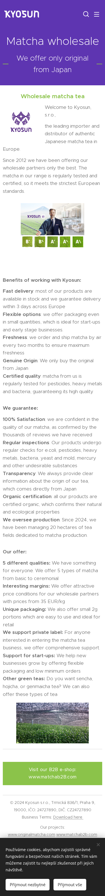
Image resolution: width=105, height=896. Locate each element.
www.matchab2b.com (76, 834)
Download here (68, 817)
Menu (96, 14)
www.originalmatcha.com (31, 834)
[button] (85, 14)
